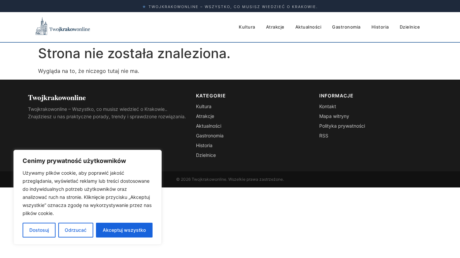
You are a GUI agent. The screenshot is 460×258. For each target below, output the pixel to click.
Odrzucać (76, 230)
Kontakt (327, 106)
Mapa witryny (334, 116)
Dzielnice (410, 27)
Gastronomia (346, 27)
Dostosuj (39, 230)
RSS (323, 135)
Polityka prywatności (342, 126)
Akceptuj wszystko (124, 230)
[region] (87, 197)
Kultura (247, 27)
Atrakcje (275, 27)
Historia (380, 27)
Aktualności (308, 27)
